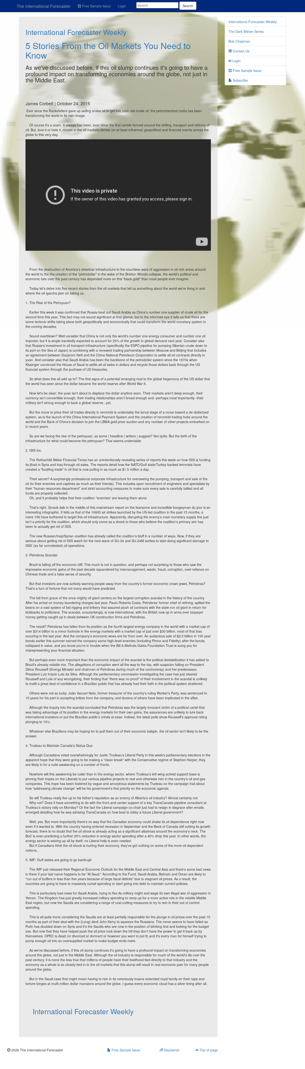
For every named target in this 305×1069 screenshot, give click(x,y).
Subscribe (240, 80)
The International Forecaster (44, 6)
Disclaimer (171, 1050)
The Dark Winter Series (246, 31)
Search (188, 5)
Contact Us (240, 51)
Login (122, 6)
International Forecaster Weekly (76, 32)
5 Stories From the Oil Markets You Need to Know (108, 50)
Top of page (208, 1050)
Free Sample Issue (96, 6)
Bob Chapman (239, 41)
